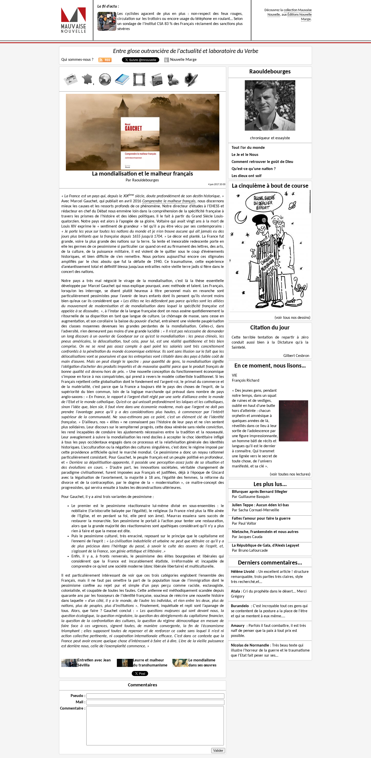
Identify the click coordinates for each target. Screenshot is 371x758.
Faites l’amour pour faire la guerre (261, 519)
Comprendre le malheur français (169, 201)
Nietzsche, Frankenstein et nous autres (265, 532)
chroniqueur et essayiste (270, 138)
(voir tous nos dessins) (292, 318)
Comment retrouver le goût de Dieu (262, 162)
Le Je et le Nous (245, 155)
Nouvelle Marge (183, 60)
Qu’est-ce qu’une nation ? (254, 169)
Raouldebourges (270, 72)
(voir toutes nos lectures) (290, 474)
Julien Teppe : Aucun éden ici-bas (260, 505)
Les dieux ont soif (246, 176)
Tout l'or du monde (248, 148)
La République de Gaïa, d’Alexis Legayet (265, 546)
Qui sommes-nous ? (77, 60)
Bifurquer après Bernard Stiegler (259, 492)
